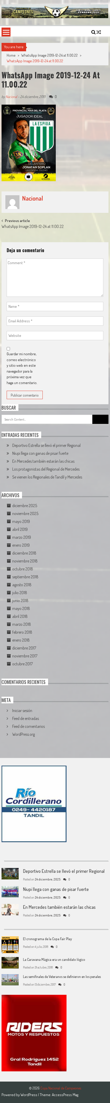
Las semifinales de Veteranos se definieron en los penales (62, 976)
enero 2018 (21, 640)
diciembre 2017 (24, 648)
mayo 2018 (21, 608)
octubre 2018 (22, 568)
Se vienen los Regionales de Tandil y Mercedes (47, 477)
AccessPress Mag (65, 1094)
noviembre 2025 (25, 513)
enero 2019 (21, 545)
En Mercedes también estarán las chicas (43, 461)
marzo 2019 (21, 537)
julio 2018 (19, 592)
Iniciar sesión (22, 710)
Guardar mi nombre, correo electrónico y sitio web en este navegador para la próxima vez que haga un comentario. (22, 368)
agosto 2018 (21, 584)
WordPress (29, 1094)
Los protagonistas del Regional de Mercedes (46, 469)
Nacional (11, 96)
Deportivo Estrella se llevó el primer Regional (46, 445)
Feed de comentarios (28, 726)
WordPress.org (23, 734)
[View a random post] (98, 32)
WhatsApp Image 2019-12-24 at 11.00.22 (49, 55)
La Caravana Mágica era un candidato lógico (54, 959)
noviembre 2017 (24, 655)
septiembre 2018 (25, 576)
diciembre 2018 (24, 553)
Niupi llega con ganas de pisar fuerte (40, 453)
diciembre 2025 (24, 505)
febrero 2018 (22, 632)
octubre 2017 (22, 663)
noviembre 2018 (25, 560)
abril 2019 (20, 529)
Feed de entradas (25, 718)
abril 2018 (20, 616)
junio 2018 (20, 600)
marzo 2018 (21, 624)
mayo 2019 (21, 521)
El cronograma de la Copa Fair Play (47, 939)
